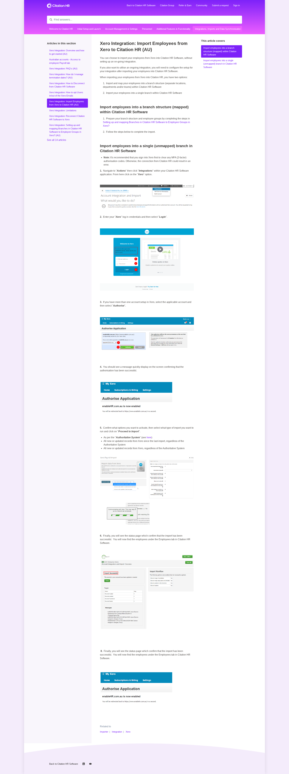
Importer (104, 731)
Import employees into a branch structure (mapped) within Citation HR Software (219, 51)
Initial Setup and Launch (89, 29)
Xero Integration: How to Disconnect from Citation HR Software (67, 85)
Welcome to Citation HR (61, 29)
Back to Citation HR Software (141, 5)
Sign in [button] (236, 5)
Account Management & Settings (121, 29)
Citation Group (167, 5)
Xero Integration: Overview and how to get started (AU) (66, 52)
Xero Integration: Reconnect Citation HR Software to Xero (67, 118)
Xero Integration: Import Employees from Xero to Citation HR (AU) (66, 103)
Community (201, 5)
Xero (128, 731)
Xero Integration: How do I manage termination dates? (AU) (66, 76)
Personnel (147, 29)
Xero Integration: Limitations (62, 110)
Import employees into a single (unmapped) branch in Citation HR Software (220, 63)
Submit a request (220, 5)
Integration (117, 731)
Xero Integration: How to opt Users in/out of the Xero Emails (66, 94)
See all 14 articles (56, 140)
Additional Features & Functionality (173, 29)
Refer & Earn (185, 5)
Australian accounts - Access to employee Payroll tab (64, 61)
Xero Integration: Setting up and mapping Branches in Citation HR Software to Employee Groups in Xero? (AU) (65, 130)
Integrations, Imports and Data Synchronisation (218, 29)
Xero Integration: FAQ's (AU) (63, 68)
